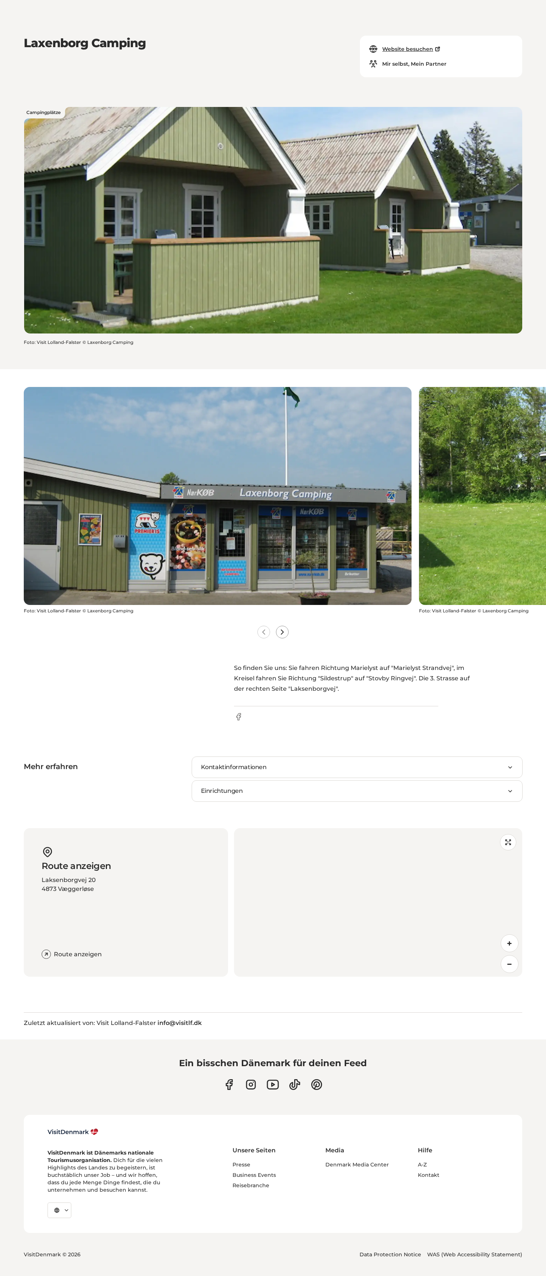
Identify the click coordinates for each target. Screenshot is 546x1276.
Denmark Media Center (357, 1164)
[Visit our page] (250, 1084)
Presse (241, 1164)
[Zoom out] (510, 964)
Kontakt (428, 1175)
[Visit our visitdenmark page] (272, 1084)
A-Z (422, 1164)
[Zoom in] (510, 943)
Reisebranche (251, 1185)
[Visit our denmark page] (228, 1084)
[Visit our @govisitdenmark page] (294, 1084)
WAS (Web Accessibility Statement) (474, 1254)
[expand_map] (508, 842)
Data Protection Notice (390, 1254)
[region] (378, 902)
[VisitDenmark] (73, 1132)
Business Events (254, 1175)
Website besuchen (407, 49)
